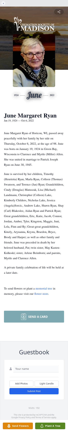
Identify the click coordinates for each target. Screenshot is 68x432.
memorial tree (43, 288)
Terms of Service (43, 417)
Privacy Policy (24, 417)
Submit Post (34, 391)
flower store (41, 294)
